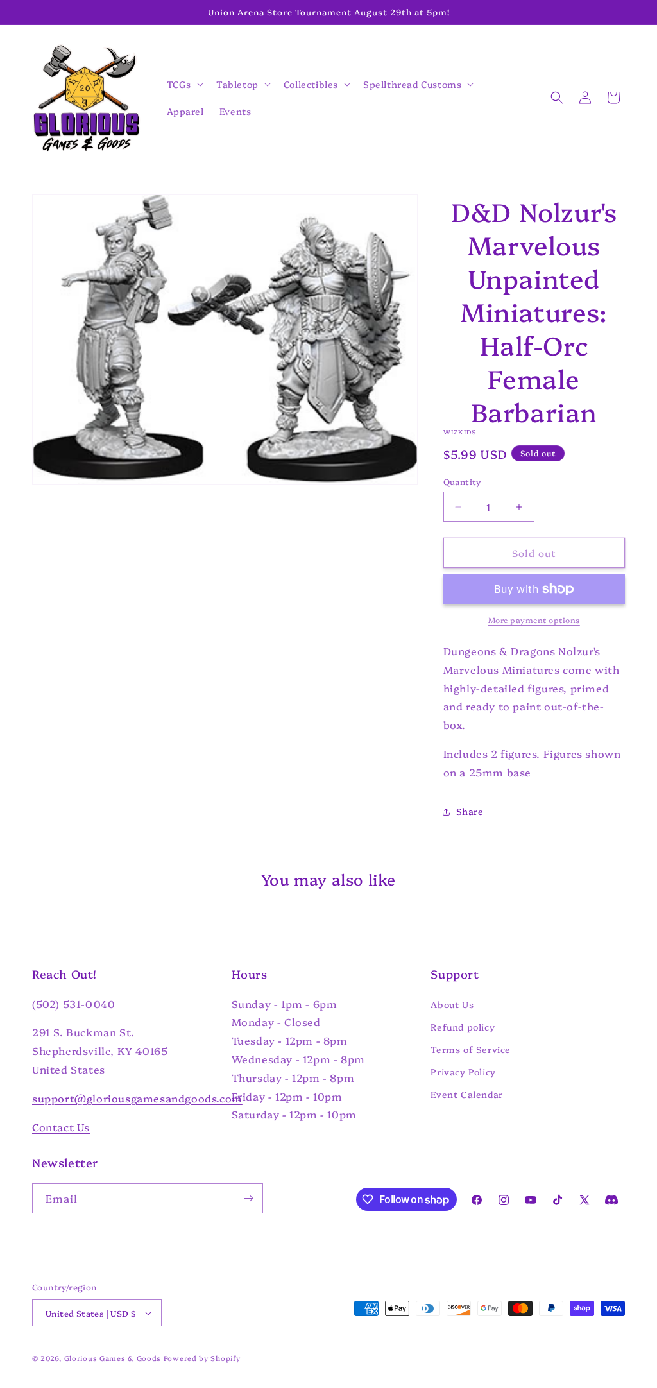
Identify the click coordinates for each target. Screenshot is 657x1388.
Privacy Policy (463, 1071)
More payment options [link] (534, 619)
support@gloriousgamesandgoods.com (137, 1098)
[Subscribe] (248, 1198)
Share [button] (470, 811)
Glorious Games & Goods (112, 1358)
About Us (452, 1004)
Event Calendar (466, 1094)
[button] (184, 84)
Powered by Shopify (202, 1358)
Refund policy (463, 1026)
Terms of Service (471, 1049)
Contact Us (61, 1127)
